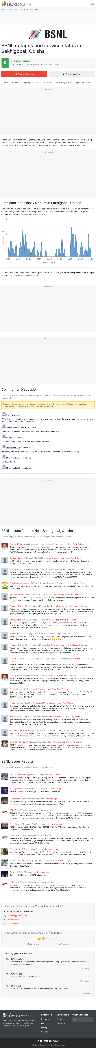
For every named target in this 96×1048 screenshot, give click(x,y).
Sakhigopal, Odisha (78, 606)
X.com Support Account (17, 916)
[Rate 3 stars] (48, 939)
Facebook (61, 1023)
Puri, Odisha (78, 544)
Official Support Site (16, 923)
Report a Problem (26, 74)
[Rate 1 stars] (39, 939)
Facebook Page (14, 919)
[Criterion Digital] (48, 1041)
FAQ (42, 1023)
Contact (44, 1032)
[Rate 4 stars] (52, 939)
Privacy (44, 1027)
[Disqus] (48, 440)
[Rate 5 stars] (57, 939)
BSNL (23, 9)
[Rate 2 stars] (44, 939)
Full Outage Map (73, 74)
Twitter (59, 1019)
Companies (13, 9)
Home (3, 9)
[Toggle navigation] (93, 3)
